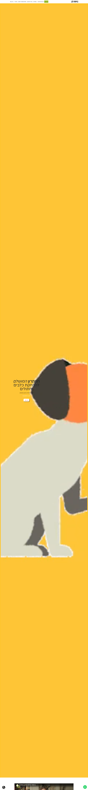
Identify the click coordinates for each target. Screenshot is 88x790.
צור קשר (11, 1)
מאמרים (34, 1)
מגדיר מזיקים (29, 1)
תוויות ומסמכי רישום (22, 1)
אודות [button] (16, 1)
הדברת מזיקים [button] (41, 1)
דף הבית (46, 1)
